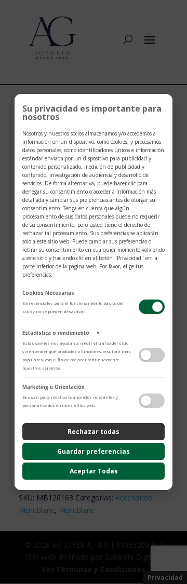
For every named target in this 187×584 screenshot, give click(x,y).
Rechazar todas (93, 431)
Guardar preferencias (93, 451)
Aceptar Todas (94, 471)
